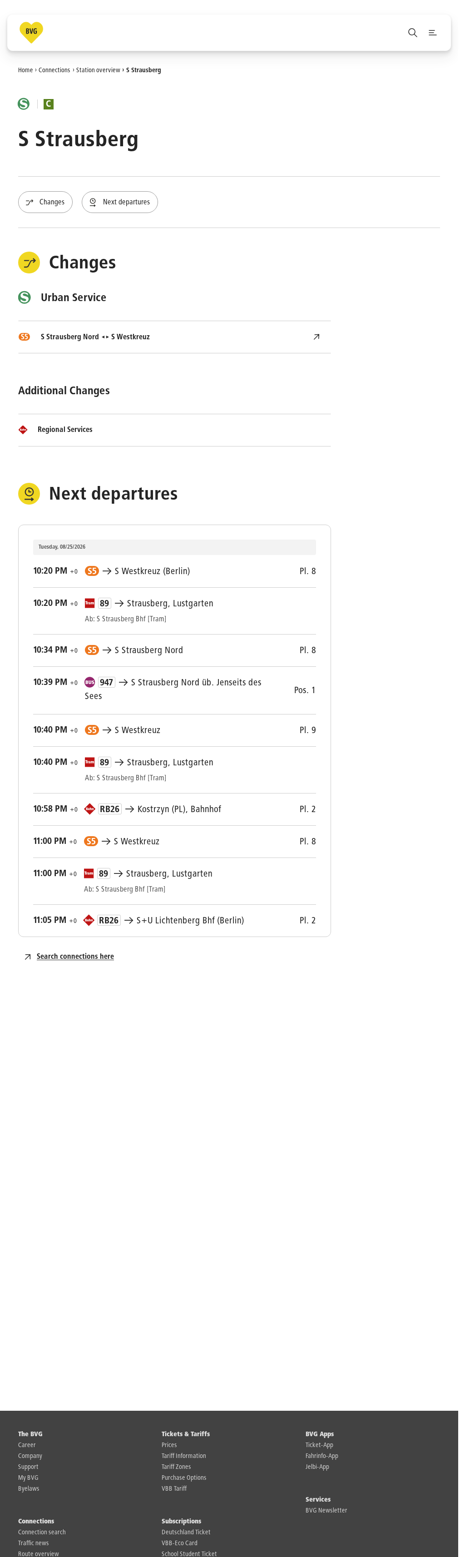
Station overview (98, 70)
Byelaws (29, 1489)
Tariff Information (184, 1456)
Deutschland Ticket (186, 1532)
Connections (54, 70)
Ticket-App (319, 1445)
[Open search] (413, 32)
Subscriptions (181, 1521)
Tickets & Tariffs (186, 1434)
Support (28, 1467)
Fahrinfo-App (322, 1456)
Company (30, 1456)
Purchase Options (184, 1478)
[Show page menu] (432, 32)
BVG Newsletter (326, 1510)
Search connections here (75, 957)
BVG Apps (320, 1434)
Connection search (42, 1532)
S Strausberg (143, 70)
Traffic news (33, 1543)
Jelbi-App (317, 1467)
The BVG (30, 1434)
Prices (169, 1445)
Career (27, 1445)
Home (25, 70)
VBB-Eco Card (180, 1543)
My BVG (28, 1478)
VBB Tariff (174, 1489)
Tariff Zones (176, 1467)
